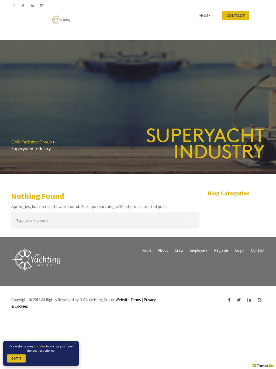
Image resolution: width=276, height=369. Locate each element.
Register (221, 250)
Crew (179, 250)
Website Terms (128, 299)
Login (239, 250)
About (163, 250)
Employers (199, 250)
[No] (74, 343)
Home (146, 250)
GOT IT (16, 358)
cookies (39, 346)
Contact (258, 250)
